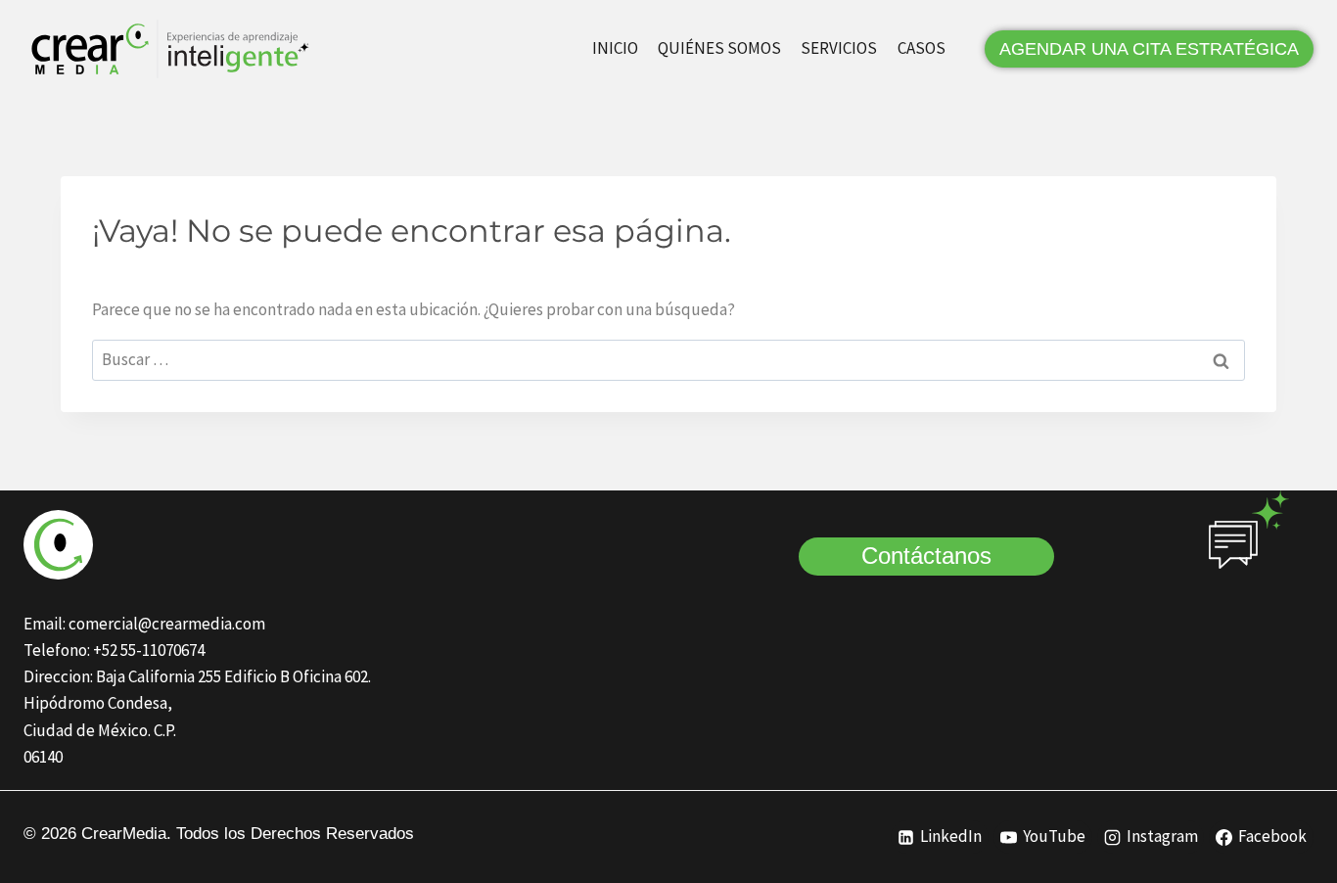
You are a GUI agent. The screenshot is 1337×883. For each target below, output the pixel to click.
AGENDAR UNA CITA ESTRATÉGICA (1149, 49)
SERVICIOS (839, 48)
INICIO (615, 48)
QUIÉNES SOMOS (719, 48)
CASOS (921, 48)
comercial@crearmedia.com (167, 623)
